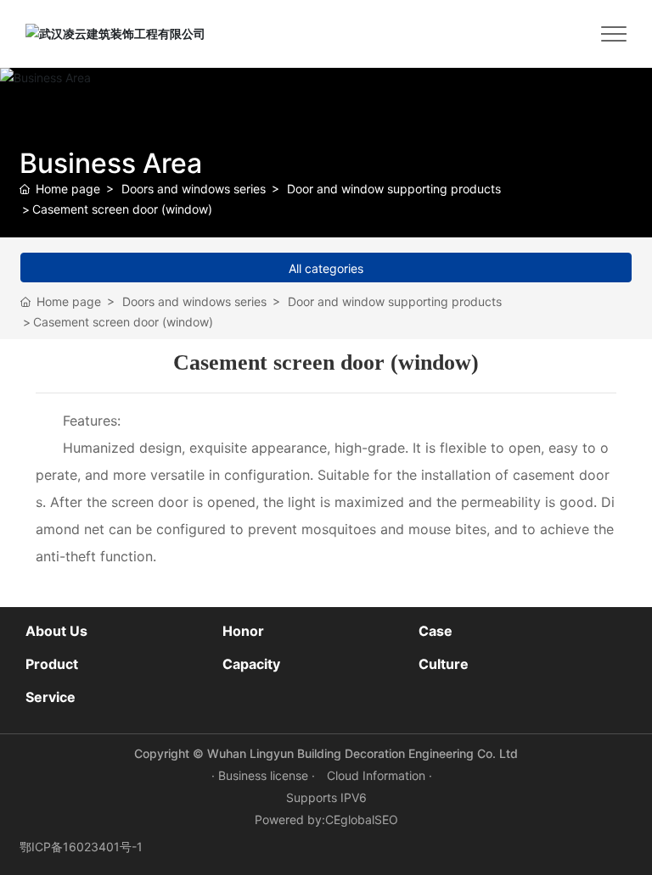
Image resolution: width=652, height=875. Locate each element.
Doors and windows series (193, 188)
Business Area (111, 163)
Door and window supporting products (394, 188)
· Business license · (264, 775)
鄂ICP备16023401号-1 (81, 846)
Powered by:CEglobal (314, 819)
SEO (386, 819)
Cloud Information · (379, 775)
